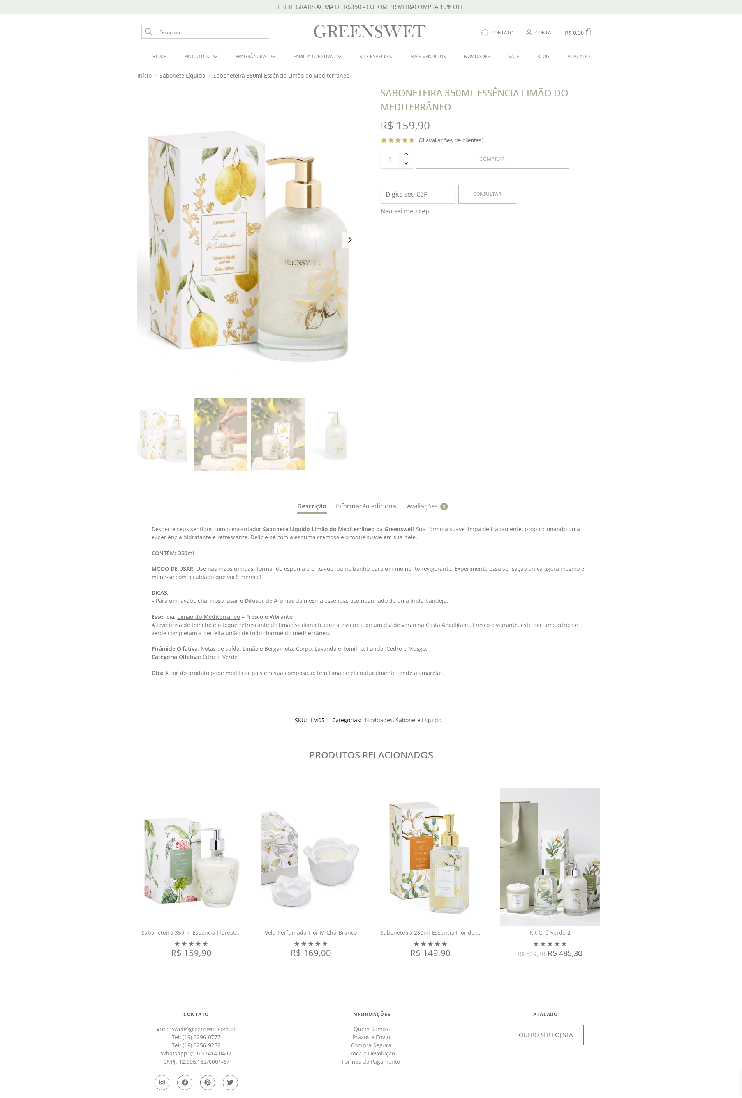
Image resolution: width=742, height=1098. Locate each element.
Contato (502, 32)
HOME (159, 56)
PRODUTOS (196, 56)
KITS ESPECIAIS (376, 56)
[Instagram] (162, 1082)
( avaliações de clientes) (451, 140)
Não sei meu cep (405, 211)
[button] (406, 154)
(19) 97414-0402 (210, 1053)
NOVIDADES (477, 56)
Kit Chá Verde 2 (550, 932)
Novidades (379, 720)
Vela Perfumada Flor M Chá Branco (311, 932)
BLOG (543, 56)
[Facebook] (184, 1082)
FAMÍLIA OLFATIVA (313, 56)
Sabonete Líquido (418, 720)
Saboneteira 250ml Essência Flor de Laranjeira (442, 932)
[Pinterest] (207, 1082)
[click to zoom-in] (249, 239)
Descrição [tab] (311, 506)
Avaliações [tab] (426, 506)
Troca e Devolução (371, 1053)
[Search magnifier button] (148, 31)
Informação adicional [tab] (367, 506)
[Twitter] (230, 1082)
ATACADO (579, 56)
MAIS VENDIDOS (428, 56)
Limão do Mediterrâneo (208, 616)
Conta (543, 32)
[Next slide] (350, 240)
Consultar (487, 194)
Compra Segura (371, 1045)
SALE (513, 56)
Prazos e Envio (371, 1037)
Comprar (492, 159)
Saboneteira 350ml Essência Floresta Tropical (201, 932)
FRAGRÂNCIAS (251, 56)
